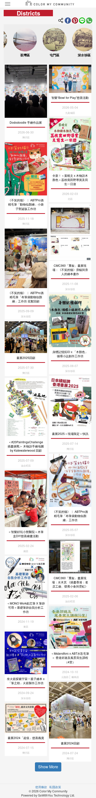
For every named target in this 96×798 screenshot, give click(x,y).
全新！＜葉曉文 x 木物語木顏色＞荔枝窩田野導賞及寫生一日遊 (70, 179)
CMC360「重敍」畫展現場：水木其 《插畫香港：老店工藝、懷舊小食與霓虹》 (70, 582)
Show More (48, 766)
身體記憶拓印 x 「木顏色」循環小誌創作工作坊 (70, 354)
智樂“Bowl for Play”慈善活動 (70, 97)
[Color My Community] (75, 20)
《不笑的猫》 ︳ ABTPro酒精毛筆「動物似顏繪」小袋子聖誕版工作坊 (26, 204)
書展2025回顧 (25, 357)
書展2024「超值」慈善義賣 (26, 738)
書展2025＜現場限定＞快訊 (70, 433)
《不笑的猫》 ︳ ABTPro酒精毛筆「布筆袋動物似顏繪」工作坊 (70, 515)
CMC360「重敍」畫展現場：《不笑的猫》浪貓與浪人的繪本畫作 (70, 269)
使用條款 (41, 787)
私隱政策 (55, 787)
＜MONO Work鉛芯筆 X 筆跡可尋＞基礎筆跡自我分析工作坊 (26, 607)
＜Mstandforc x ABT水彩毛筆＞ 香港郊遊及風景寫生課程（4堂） (70, 657)
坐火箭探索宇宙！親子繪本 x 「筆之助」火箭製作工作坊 (26, 681)
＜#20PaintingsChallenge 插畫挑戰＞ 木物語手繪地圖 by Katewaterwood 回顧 (26, 446)
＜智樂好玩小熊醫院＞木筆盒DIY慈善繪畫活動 (26, 534)
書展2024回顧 (70, 743)
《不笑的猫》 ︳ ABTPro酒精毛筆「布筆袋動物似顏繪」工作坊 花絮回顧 (26, 297)
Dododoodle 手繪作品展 (26, 122)
